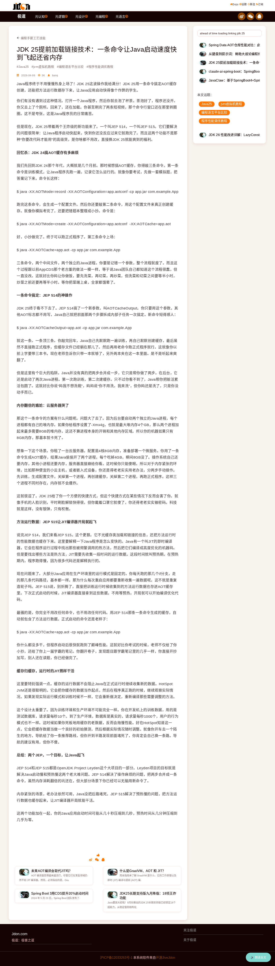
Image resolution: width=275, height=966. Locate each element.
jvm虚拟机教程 (231, 104)
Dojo (236, 4)
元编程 (100, 16)
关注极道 (189, 930)
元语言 (120, 16)
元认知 (40, 16)
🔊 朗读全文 (258, 957)
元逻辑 (60, 16)
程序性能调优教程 (214, 121)
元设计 (80, 16)
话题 (244, 4)
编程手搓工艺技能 (33, 38)
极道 (22, 16)
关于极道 (189, 940)
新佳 (252, 4)
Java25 (206, 104)
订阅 (260, 4)
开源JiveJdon (165, 957)
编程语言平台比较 (214, 112)
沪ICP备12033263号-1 (116, 957)
